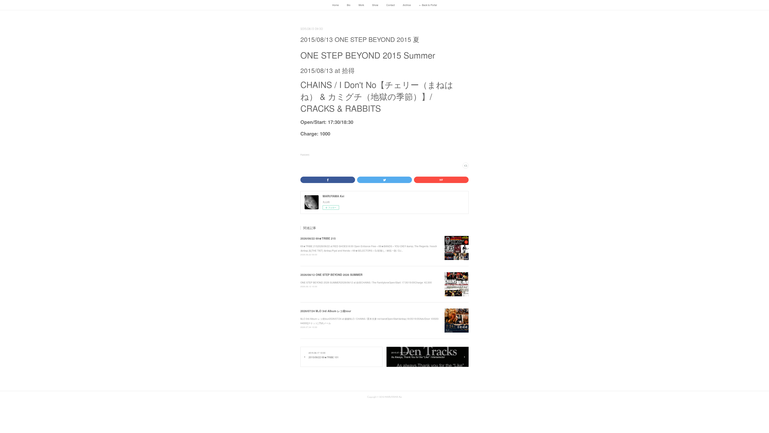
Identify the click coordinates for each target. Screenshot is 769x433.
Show (375, 5)
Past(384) (304, 154)
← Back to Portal (428, 5)
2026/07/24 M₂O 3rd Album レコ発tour (325, 311)
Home (335, 5)
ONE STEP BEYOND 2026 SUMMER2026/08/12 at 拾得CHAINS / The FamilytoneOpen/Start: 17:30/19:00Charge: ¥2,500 (366, 282)
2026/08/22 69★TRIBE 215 (318, 238)
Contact (390, 5)
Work (361, 5)
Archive (407, 5)
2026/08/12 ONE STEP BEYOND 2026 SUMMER (331, 275)
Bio (348, 5)
